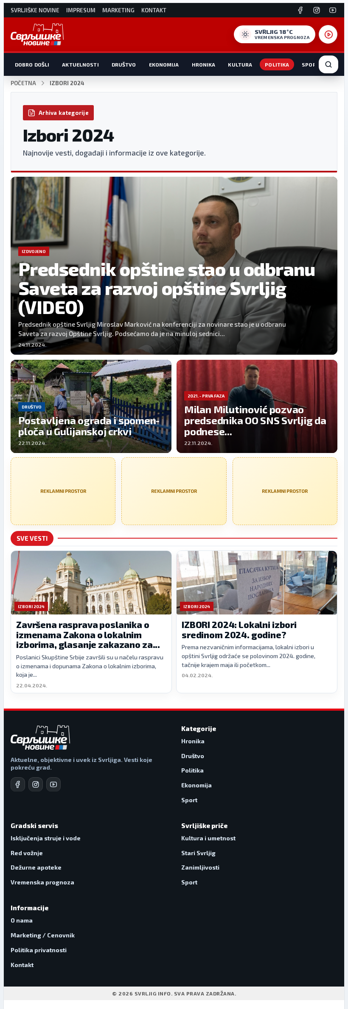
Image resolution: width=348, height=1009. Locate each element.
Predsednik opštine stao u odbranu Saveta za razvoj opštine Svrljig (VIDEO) (166, 287)
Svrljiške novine (35, 10)
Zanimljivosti (200, 867)
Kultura (240, 64)
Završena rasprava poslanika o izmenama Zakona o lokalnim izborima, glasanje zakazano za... (88, 634)
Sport (311, 64)
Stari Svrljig (198, 852)
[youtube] (53, 784)
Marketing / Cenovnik (43, 935)
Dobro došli (32, 64)
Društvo (124, 64)
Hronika (204, 64)
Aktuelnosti (80, 64)
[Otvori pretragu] (328, 64)
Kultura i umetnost (208, 838)
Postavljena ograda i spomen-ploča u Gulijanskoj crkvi (89, 425)
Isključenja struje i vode (46, 838)
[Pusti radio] (328, 34)
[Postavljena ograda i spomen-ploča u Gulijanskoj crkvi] (91, 406)
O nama (22, 920)
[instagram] (35, 784)
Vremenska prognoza (42, 882)
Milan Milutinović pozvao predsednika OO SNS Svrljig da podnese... (255, 420)
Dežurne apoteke (36, 867)
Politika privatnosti (39, 949)
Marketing (118, 10)
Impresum (80, 10)
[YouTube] (332, 10)
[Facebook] (300, 10)
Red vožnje (27, 852)
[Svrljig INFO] (37, 34)
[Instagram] (316, 10)
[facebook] (18, 784)
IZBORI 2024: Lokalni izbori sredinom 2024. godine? (239, 629)
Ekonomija (164, 64)
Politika (277, 64)
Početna (23, 83)
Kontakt (153, 10)
